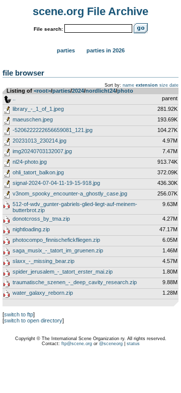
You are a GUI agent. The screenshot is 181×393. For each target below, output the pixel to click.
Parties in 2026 (105, 50)
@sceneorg (111, 343)
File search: (48, 29)
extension (147, 85)
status (133, 343)
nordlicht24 (100, 91)
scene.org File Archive (90, 11)
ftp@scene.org (76, 343)
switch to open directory (33, 320)
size (163, 85)
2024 (78, 91)
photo (125, 91)
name (128, 85)
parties (61, 91)
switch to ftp (18, 314)
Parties (66, 50)
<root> (42, 91)
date (173, 85)
